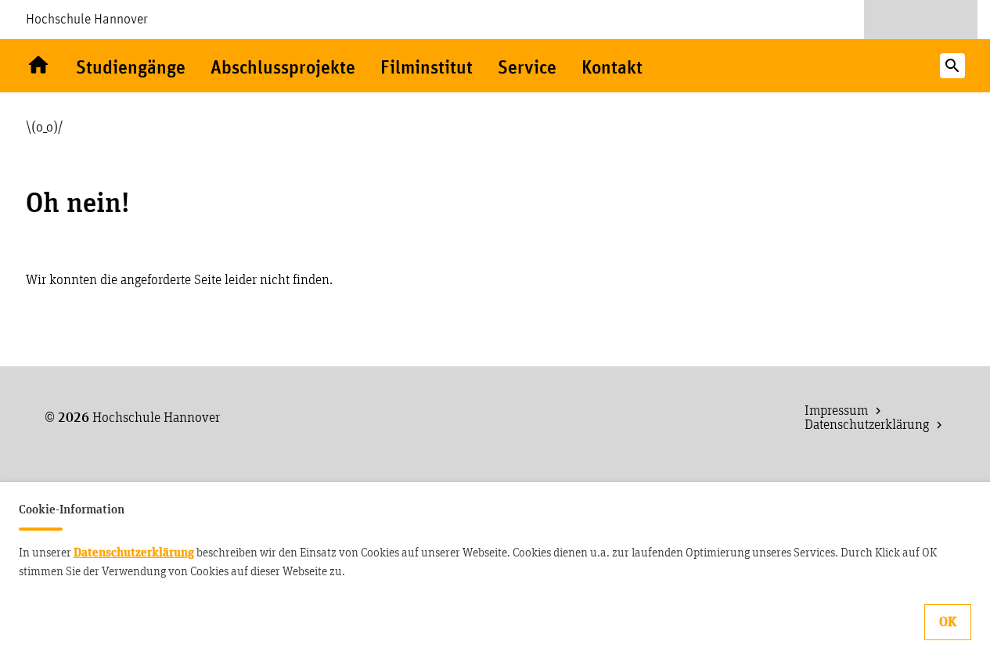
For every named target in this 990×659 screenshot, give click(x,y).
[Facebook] (921, 20)
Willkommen (38, 65)
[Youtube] (891, 20)
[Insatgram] (950, 20)
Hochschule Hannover (87, 19)
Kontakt (612, 68)
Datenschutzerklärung (134, 552)
